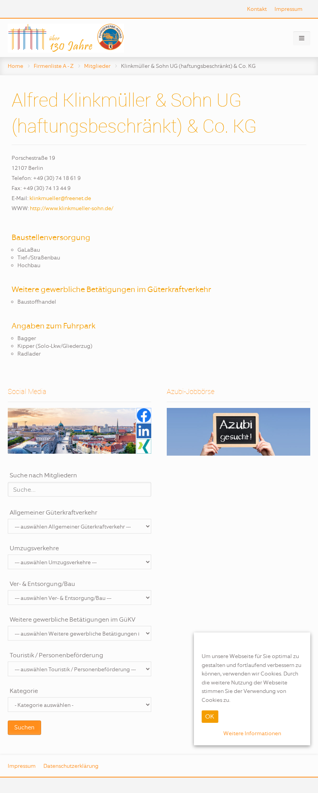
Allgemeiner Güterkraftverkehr (53, 512)
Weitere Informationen (252, 733)
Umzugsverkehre (34, 548)
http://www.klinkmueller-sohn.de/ (71, 208)
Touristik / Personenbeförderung (56, 655)
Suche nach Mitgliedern (43, 475)
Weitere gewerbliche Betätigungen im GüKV (72, 619)
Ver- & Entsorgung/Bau (42, 584)
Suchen (24, 727)
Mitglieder (97, 65)
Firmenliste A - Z (54, 65)
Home (15, 65)
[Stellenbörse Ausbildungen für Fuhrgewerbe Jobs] (238, 432)
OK (209, 716)
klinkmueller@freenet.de (60, 198)
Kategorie (24, 691)
